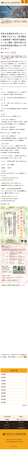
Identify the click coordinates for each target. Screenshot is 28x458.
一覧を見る (24, 405)
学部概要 (7, 419)
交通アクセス (7, 425)
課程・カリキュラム (21, 419)
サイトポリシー (7, 428)
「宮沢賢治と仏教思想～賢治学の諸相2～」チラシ (13, 285)
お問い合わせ (21, 422)
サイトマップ (21, 425)
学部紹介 (21, 416)
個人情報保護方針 (21, 428)
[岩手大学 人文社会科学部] (10, 3)
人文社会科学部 (7, 416)
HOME (7, 422)
